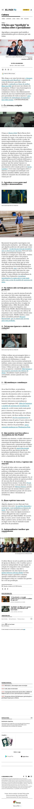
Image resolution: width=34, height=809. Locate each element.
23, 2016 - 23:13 (19, 65)
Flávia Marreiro (17, 63)
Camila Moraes (14, 611)
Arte (22, 18)
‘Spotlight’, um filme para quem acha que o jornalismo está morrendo (21, 608)
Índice (20, 797)
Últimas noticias (6, 682)
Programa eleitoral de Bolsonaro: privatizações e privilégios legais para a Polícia (17, 697)
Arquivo (4, 735)
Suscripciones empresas (11, 797)
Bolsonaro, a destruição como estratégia (16, 685)
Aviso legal (20, 793)
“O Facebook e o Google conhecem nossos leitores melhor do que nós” (21, 599)
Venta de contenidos (13, 793)
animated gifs (7, 205)
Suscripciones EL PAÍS (22, 795)
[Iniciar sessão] (31, 10)
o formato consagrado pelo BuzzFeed (17, 79)
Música (18, 18)
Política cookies (25, 793)
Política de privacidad (10, 795)
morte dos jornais (23, 448)
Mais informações (5, 625)
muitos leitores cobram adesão (12, 573)
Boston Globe (12, 133)
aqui (15, 268)
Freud (29, 483)
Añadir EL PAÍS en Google (9, 73)
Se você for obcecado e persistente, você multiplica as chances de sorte (16, 508)
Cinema (3, 18)
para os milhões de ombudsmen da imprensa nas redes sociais (16, 98)
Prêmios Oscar (20, 619)
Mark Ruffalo (5, 619)
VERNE (3, 22)
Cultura (5, 15)
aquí (24, 629)
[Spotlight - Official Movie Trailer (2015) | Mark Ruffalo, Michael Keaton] (17, 196)
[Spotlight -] (17, 341)
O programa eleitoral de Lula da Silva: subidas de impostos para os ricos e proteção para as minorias (17, 692)
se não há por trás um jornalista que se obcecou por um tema (17, 250)
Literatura (8, 18)
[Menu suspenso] (3, 10)
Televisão (26, 18)
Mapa (16, 795)
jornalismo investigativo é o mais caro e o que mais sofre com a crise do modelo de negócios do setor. (17, 279)
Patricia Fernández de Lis (16, 602)
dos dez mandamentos (20, 418)
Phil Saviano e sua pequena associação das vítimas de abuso (17, 371)
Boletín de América (7, 721)
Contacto (6, 793)
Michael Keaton (20, 487)
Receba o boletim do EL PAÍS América (13, 586)
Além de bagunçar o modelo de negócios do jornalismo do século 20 (17, 405)
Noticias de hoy (25, 797)
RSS (17, 797)
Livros (13, 18)
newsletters (5, 717)
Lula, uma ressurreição (11, 688)
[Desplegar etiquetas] (31, 619)
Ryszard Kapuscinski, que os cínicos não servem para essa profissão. (15, 318)
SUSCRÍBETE (26, 9)
